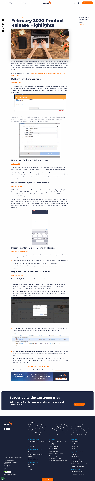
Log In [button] (75, 3)
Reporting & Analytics (56, 453)
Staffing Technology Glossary (80, 463)
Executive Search (33, 459)
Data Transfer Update (9, 460)
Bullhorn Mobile (16, 186)
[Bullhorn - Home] (8, 424)
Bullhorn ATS (15, 164)
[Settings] (3, 478)
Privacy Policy (7, 466)
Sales (29, 467)
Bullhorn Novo (16, 82)
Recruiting (31, 464)
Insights (73, 454)
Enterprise (31, 446)
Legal (5, 468)
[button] (78, 3)
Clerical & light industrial (35, 454)
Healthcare (31, 456)
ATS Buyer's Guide (76, 461)
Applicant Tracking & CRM (57, 441)
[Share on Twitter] (3, 27)
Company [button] (32, 3)
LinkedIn (80, 435)
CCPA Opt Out (7, 465)
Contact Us (74, 446)
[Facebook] (7, 429)
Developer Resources (77, 474)
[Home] (47, 4)
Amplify (51, 444)
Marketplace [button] (24, 3)
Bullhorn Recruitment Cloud (58, 460)
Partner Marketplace (77, 466)
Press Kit (73, 444)
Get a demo (87, 3)
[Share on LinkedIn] (3, 24)
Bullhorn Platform (55, 458)
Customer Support (76, 471)
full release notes (60, 370)
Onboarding (53, 456)
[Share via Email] (3, 31)
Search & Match (54, 446)
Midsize (30, 444)
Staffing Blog (75, 456)
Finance (30, 469)
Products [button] (3, 3)
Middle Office (53, 451)
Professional (32, 452)
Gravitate (13, 474)
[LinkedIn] (9, 429)
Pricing (10, 3)
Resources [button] (17, 3)
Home (12, 17)
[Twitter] (4, 429)
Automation (53, 448)
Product (82, 24)
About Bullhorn (75, 441)
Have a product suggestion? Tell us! (40, 366)
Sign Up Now (79, 404)
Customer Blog (19, 17)
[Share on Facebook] (3, 20)
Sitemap (6, 469)
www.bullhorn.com (57, 435)
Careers (73, 448)
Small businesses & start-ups (37, 441)
